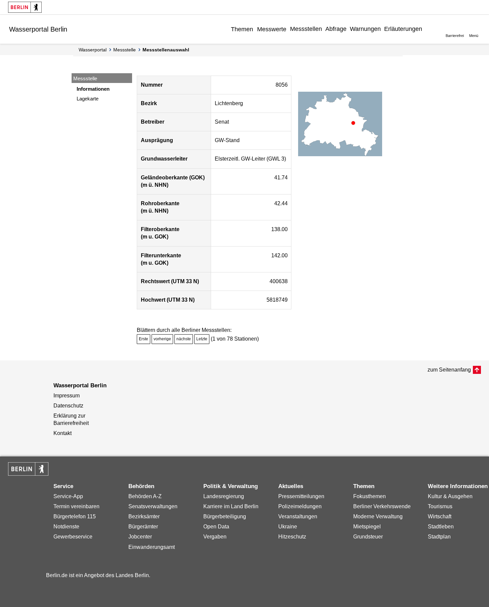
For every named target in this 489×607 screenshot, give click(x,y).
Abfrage (336, 29)
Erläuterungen (403, 29)
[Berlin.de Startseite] (25, 7)
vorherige (162, 339)
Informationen (93, 89)
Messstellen (306, 29)
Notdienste (66, 526)
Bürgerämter (143, 526)
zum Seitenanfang (449, 370)
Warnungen (365, 29)
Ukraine (287, 526)
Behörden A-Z (145, 496)
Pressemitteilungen (301, 496)
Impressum (66, 395)
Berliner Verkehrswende (382, 506)
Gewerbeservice (72, 536)
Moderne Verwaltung (378, 516)
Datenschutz (68, 405)
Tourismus (440, 506)
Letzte (201, 339)
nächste (183, 339)
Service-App (68, 496)
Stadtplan (439, 536)
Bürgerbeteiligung (224, 516)
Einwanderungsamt (151, 547)
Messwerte (271, 29)
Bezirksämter (144, 516)
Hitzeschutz (292, 536)
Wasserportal (93, 49)
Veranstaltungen (297, 516)
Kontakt (62, 433)
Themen (242, 29)
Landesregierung (223, 496)
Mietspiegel (367, 526)
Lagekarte (87, 98)
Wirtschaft (439, 516)
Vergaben (215, 536)
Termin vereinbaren (76, 506)
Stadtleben (441, 526)
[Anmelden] (428, 29)
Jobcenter (140, 536)
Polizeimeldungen (300, 506)
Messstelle (124, 49)
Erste (143, 339)
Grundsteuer (368, 536)
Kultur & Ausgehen (450, 496)
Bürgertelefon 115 (74, 516)
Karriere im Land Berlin (230, 506)
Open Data (216, 526)
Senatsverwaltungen (152, 506)
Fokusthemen (369, 496)
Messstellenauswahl (165, 49)
